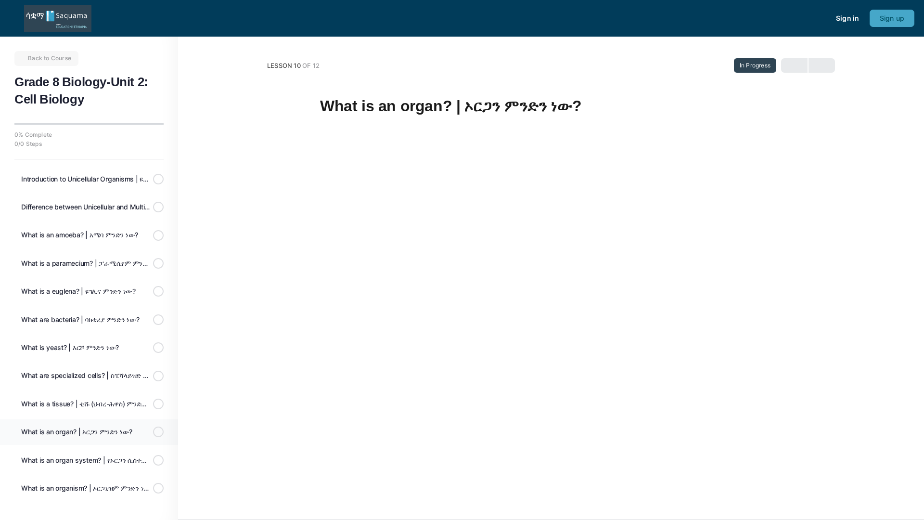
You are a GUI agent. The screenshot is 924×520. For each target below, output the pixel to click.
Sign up (892, 18)
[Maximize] (822, 18)
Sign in (847, 18)
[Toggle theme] (805, 18)
